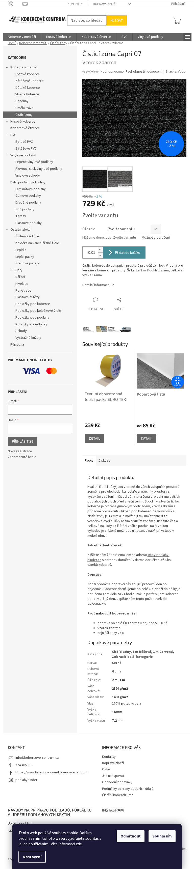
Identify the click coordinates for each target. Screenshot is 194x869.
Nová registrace (20, 451)
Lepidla (20, 250)
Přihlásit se (22, 441)
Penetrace (23, 290)
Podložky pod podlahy (32, 317)
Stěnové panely (27, 263)
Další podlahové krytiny (27, 182)
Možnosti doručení (156, 237)
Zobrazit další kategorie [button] (132, 656)
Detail (94, 438)
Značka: (175, 71)
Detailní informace (96, 285)
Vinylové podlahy (23, 155)
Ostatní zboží (20, 229)
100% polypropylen (127, 703)
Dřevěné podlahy (28, 202)
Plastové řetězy (27, 297)
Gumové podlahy (28, 195)
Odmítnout (130, 836)
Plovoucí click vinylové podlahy (38, 168)
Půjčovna (17, 344)
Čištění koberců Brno (118, 795)
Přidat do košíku (127, 252)
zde (79, 844)
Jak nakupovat (113, 775)
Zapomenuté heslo (22, 457)
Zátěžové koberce (29, 80)
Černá (117, 662)
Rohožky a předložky (31, 324)
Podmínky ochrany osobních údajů (127, 788)
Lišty (18, 270)
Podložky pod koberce (32, 303)
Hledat (116, 20)
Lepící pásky (24, 256)
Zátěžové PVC (26, 148)
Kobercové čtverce (25, 128)
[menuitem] (22, 37)
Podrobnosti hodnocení (143, 71)
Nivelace (21, 283)
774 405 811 (24, 765)
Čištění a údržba (27, 236)
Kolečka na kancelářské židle (37, 243)
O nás (106, 769)
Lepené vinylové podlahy (34, 161)
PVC (13, 134)
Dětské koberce (27, 87)
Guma (117, 671)
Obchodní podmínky (117, 782)
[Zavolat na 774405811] (15, 4)
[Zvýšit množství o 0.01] (100, 250)
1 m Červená (163, 651)
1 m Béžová (142, 651)
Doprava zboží (104, 4)
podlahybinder (26, 779)
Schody (21, 330)
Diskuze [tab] (104, 460)
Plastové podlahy (28, 223)
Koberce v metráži (24, 67)
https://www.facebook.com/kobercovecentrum (51, 772)
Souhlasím (162, 836)
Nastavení (32, 857)
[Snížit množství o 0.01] (100, 255)
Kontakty (75, 4)
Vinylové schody (27, 175)
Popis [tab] (89, 460)
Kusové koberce (22, 121)
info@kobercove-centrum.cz (37, 757)
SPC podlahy (24, 209)
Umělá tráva (24, 107)
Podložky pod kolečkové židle (38, 310)
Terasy (20, 216)
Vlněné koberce (27, 94)
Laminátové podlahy (30, 189)
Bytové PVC (24, 141)
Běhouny (22, 101)
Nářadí (20, 276)
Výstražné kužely (28, 337)
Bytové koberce (27, 74)
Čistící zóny (24, 114)
